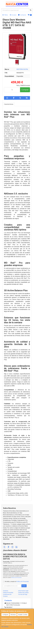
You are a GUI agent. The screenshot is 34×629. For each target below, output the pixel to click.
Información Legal (23, 590)
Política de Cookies (23, 592)
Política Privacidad (8, 592)
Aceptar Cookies (22, 614)
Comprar (25, 90)
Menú (6, 15)
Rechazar (13, 614)
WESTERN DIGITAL (22, 69)
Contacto (23, 15)
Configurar (5, 614)
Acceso (13, 15)
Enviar (24, 585)
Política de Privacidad (16, 577)
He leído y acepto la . (17, 581)
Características (8, 104)
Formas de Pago (22, 594)
